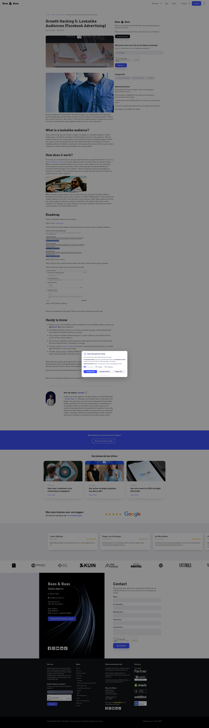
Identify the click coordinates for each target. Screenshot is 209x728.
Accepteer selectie (104, 371)
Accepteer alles (90, 371)
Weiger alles (118, 371)
